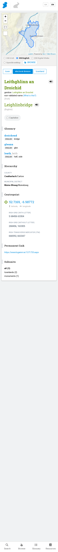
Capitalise (13, 117)
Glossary (36, 548)
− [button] (5, 21)
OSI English (24, 58)
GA (45, 4)
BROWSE (31, 62)
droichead (10, 135)
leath (7, 153)
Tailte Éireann (51, 54)
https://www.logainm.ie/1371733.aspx (21, 252)
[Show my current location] (5, 33)
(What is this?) (29, 95)
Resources (51, 548)
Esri (44, 54)
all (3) (7, 268)
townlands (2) (10, 272)
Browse (21, 548)
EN (52, 4)
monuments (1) (11, 276)
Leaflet (30, 54)
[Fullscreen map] (5, 27)
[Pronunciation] (51, 81)
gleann (8, 144)
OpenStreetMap (13, 62)
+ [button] (5, 16)
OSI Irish (10, 58)
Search (7, 548)
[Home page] (5, 5)
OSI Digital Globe (41, 58)
